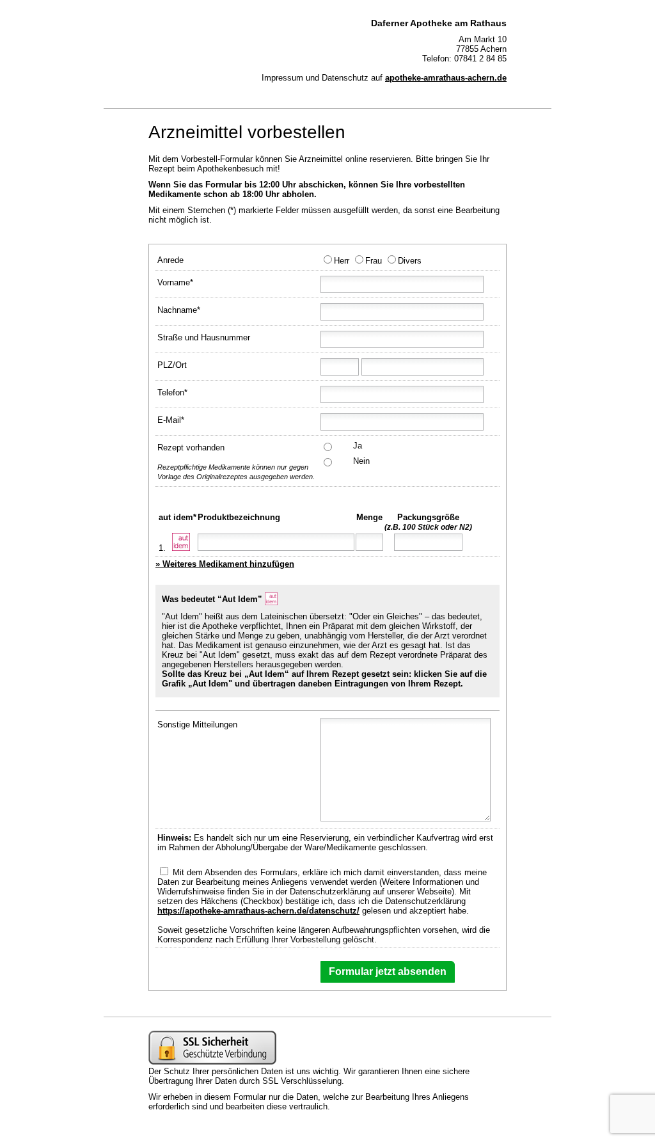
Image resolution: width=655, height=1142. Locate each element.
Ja (357, 445)
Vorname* (175, 282)
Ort (181, 365)
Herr (341, 261)
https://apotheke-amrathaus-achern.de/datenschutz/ (258, 911)
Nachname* (178, 310)
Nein (361, 461)
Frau (373, 261)
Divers (410, 261)
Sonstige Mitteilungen (197, 724)
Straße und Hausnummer (203, 337)
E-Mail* (170, 420)
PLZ (165, 365)
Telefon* (172, 392)
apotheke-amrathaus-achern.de (446, 78)
